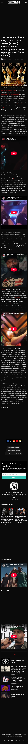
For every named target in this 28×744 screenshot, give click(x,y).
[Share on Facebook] (8, 441)
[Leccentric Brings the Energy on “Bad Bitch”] (5, 688)
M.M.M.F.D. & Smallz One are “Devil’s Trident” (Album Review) (19, 660)
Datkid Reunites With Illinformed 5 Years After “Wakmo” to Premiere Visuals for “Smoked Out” (18, 679)
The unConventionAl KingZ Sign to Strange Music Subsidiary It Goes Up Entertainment (21, 519)
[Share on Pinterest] (17, 441)
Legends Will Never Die (8, 59)
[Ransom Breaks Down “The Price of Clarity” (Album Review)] (5, 695)
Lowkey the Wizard (14, 450)
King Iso (3, 289)
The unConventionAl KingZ (8, 90)
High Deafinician (14, 447)
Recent (14, 654)
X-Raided (17, 297)
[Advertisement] (14, 20)
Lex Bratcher (16, 179)
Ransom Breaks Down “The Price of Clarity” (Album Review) (18, 694)
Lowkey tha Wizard (14, 94)
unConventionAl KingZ (14, 454)
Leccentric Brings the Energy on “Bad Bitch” (17, 687)
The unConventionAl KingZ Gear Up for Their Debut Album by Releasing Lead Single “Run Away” (7, 519)
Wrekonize (10, 303)
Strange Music (8, 104)
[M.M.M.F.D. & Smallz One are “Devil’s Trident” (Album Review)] (5, 661)
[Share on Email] (20, 441)
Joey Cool (9, 179)
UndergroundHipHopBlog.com (14, 736)
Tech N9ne (20, 104)
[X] (13, 500)
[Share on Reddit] (14, 441)
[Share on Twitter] (11, 441)
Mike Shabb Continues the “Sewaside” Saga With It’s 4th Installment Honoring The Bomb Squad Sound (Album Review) (18, 670)
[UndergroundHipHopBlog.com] (14, 2)
